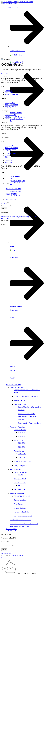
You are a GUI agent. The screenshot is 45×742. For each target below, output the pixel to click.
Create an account (18, 555)
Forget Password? (7, 553)
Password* (5, 542)
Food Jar (13, 366)
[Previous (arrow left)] (2, 224)
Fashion (12, 217)
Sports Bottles (15, 176)
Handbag (26, 217)
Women (3, 217)
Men (7, 217)
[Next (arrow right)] (4, 224)
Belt (31, 217)
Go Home (4, 73)
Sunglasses (19, 217)
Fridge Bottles (17, 51)
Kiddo (12, 246)
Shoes (35, 217)
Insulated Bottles (16, 113)
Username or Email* (8, 538)
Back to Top (5, 218)
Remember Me (8, 546)
